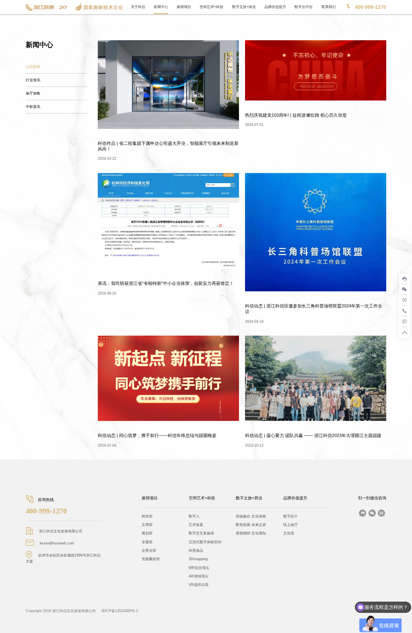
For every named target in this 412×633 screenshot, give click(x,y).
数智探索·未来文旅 (251, 525)
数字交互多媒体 (201, 533)
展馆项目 (184, 7)
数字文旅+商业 (244, 7)
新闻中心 (161, 7)
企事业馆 (149, 550)
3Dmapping (198, 559)
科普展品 (196, 550)
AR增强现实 (198, 576)
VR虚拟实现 (198, 585)
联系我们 (328, 7)
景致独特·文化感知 (251, 533)
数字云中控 (304, 7)
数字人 (194, 516)
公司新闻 (33, 67)
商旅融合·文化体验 (251, 516)
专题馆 (147, 542)
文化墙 (288, 533)
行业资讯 (33, 80)
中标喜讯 (33, 107)
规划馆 (147, 533)
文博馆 (147, 525)
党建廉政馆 (151, 559)
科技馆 (147, 516)
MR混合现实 (199, 568)
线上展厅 (290, 525)
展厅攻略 (33, 93)
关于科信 (138, 7)
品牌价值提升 (275, 7)
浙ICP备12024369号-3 (119, 611)
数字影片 (290, 516)
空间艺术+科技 (211, 7)
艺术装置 (196, 525)
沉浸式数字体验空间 (205, 542)
